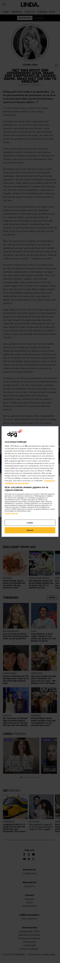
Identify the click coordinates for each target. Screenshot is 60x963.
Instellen (30, 523)
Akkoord (30, 530)
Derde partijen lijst (11, 513)
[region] (29, 481)
